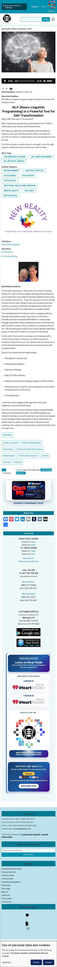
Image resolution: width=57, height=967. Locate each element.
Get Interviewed (7, 879)
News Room (6, 885)
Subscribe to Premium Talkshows (13, 7)
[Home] (7, 19)
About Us (5, 892)
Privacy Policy (7, 899)
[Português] (54, 4)
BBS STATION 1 (28, 582)
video (33, 551)
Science (45, 456)
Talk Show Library (8, 875)
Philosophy (28, 176)
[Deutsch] (49, 4)
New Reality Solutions (11, 244)
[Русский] (52, 7)
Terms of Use (6, 902)
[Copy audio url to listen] (6, 88)
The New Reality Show (14, 157)
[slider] (25, 81)
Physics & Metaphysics (31, 443)
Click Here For (28, 558)
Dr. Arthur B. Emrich (14, 161)
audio (33, 542)
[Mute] (44, 81)
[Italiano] (52, 4)
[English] (49, 1)
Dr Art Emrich (7, 252)
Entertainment (11, 171)
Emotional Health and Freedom (19, 186)
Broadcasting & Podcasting (12, 869)
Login (18, 470)
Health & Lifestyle (34, 171)
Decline (36, 962)
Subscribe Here (29, 786)
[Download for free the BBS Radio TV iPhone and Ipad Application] (28, 642)
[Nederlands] (52, 1)
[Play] (5, 81)
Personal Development (28, 456)
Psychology (10, 181)
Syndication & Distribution (11, 882)
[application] (28, 81)
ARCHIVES (7, 435)
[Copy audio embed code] (3, 88)
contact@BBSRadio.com (22, 829)
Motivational (10, 196)
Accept (49, 962)
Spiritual (18, 462)
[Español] (54, 7)
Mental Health (11, 191)
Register (34, 7)
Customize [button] (6, 962)
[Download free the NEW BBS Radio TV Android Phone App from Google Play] (28, 632)
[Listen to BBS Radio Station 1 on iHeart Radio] (29, 686)
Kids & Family (10, 176)
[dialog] (28, 954)
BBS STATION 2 (28, 594)
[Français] (54, 1)
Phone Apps (6, 889)
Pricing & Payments (9, 872)
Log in (43, 7)
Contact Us (6, 895)
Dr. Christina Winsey (41, 157)
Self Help (29, 191)
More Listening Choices (28, 561)
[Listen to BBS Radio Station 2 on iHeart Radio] (29, 701)
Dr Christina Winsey (10, 256)
